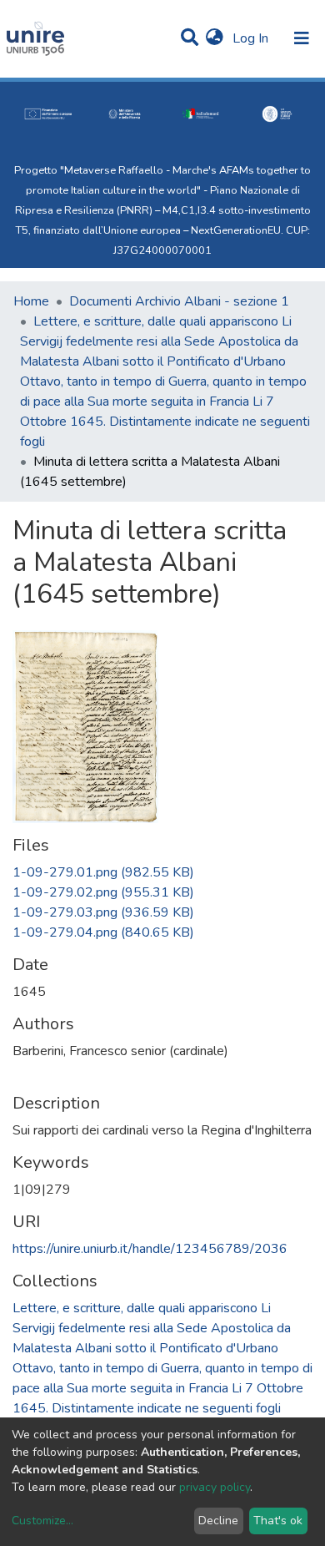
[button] (214, 38)
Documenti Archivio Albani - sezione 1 (179, 301)
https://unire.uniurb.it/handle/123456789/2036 (150, 1249)
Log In (252, 38)
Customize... (42, 1520)
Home (31, 301)
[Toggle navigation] (301, 38)
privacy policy (214, 1487)
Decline (218, 1520)
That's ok (277, 1520)
